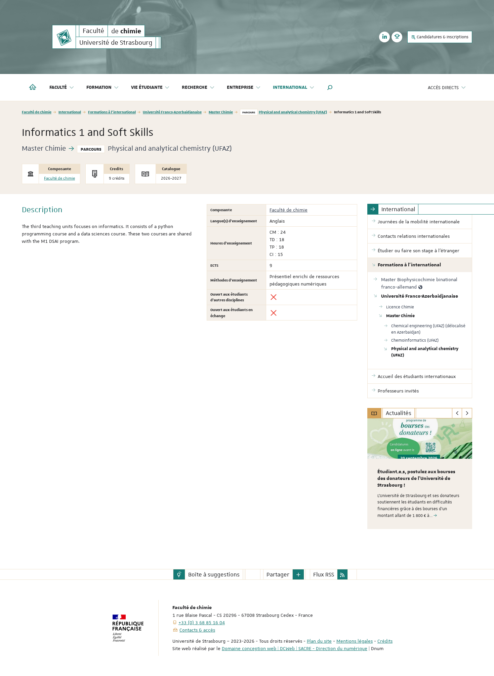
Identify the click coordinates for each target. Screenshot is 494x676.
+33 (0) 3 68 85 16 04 (201, 622)
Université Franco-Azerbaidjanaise (172, 112)
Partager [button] (277, 574)
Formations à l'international (112, 112)
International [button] (290, 87)
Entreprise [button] (240, 87)
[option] (419, 473)
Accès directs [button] (443, 87)
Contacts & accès (197, 630)
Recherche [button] (194, 87)
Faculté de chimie (36, 112)
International (69, 112)
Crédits (385, 641)
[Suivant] (467, 413)
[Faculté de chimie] (64, 37)
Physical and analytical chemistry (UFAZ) (293, 112)
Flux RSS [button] (323, 574)
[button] (330, 87)
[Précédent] (457, 413)
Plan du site (319, 641)
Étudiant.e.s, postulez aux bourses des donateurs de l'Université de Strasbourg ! (416, 478)
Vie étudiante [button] (147, 87)
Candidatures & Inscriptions (442, 37)
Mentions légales (354, 641)
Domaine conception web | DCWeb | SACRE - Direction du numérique (294, 648)
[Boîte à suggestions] (179, 574)
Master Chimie (221, 112)
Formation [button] (99, 87)
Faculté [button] (58, 87)
